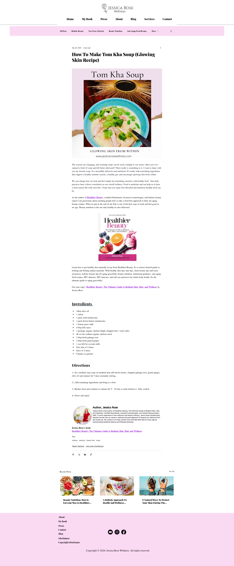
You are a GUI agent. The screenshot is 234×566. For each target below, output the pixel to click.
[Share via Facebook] (73, 454)
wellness (75, 440)
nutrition (82, 440)
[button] (171, 31)
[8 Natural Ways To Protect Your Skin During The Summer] (156, 486)
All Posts (63, 31)
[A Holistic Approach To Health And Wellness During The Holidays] (117, 486)
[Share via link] (91, 454)
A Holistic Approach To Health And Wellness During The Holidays (115, 501)
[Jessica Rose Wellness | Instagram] (117, 532)
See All (171, 471)
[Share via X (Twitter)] (79, 454)
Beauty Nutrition (115, 31)
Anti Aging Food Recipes (137, 31)
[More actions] (160, 47)
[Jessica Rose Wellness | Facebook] (123, 532)
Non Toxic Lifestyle (96, 31)
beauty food (91, 440)
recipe (98, 440)
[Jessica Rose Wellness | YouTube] (110, 532)
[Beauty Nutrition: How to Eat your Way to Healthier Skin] (77, 486)
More (154, 31)
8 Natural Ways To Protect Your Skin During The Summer (155, 501)
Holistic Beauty (77, 31)
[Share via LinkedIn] (85, 454)
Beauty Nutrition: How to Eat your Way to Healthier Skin (76, 501)
